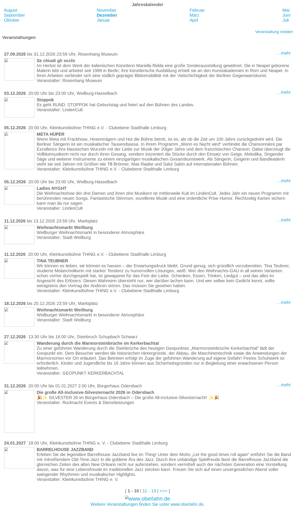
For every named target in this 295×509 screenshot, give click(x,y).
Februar (197, 10)
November (107, 10)
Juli (285, 20)
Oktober (11, 20)
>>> (163, 490)
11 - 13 (149, 490)
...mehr (284, 53)
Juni (286, 15)
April (194, 20)
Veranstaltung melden (274, 32)
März (194, 15)
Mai (285, 10)
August (10, 10)
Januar (103, 20)
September (14, 15)
